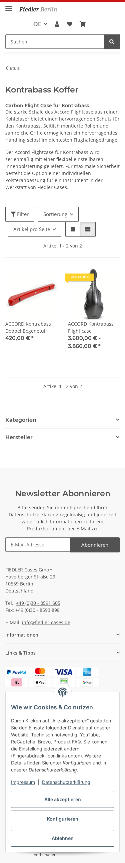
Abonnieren (94, 544)
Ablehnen (63, 838)
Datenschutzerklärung (66, 782)
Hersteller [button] (19, 437)
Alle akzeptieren (62, 799)
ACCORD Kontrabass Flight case (91, 327)
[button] (57, 24)
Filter (22, 214)
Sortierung (55, 214)
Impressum (23, 782)
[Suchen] (112, 41)
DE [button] (37, 24)
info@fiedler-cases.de (46, 622)
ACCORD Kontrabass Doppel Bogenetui (28, 327)
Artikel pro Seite (31, 229)
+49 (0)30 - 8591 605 (38, 603)
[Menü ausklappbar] (8, 6)
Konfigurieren (62, 819)
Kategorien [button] (20, 420)
